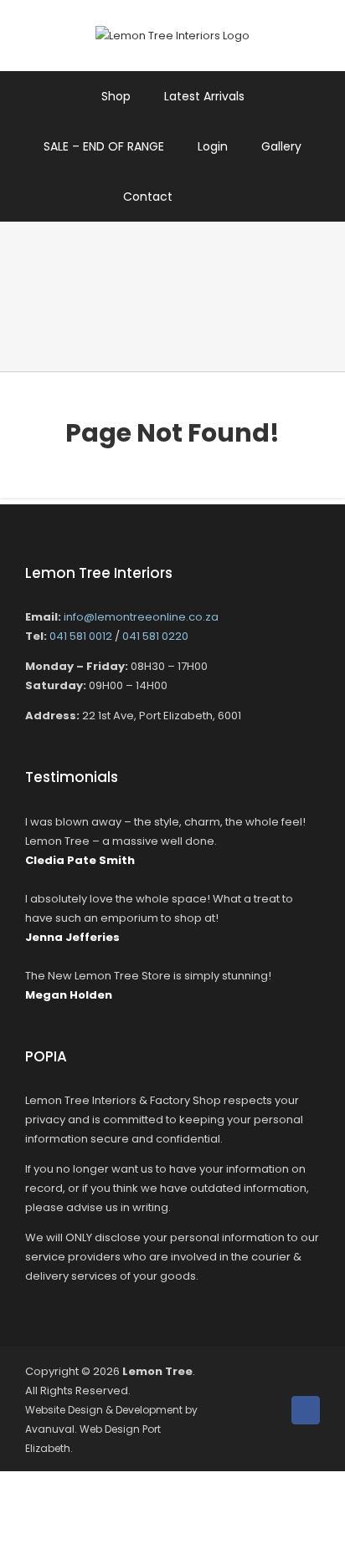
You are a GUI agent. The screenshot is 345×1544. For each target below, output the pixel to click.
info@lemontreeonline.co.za (141, 617)
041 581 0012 (80, 636)
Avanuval (50, 1429)
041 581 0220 (155, 636)
